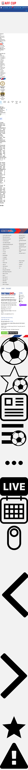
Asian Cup (5, 262)
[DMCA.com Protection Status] (10, 333)
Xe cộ (20, 266)
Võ (19, 268)
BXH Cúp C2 (5, 279)
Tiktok (21, 301)
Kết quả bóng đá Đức (22, 247)
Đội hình (8, 102)
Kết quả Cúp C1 (22, 235)
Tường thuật (4, 102)
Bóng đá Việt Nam (17, 7)
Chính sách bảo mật (5, 319)
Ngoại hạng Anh (6, 248)
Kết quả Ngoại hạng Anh (22, 238)
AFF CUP (10, 7)
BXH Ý (4, 275)
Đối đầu (20, 102)
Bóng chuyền (21, 260)
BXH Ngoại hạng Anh (7, 271)
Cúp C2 (4, 264)
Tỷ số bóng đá (6, 240)
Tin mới (3, 46)
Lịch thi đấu (5, 7)
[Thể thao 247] (7, 231)
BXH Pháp (5, 282)
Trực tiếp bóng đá (6, 242)
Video (2, 47)
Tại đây (11, 321)
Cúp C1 (4, 249)
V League (5, 257)
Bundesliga (5, 255)
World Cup (5, 258)
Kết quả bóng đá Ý (22, 241)
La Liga (4, 251)
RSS (21, 300)
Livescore (2, 36)
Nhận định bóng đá (7, 239)
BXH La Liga (5, 273)
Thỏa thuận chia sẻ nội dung (7, 317)
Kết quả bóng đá (6, 237)
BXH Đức (4, 280)
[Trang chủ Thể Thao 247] (1, 7)
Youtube (22, 295)
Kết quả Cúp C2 (22, 253)
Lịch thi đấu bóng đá (7, 235)
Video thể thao (6, 246)
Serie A (4, 253)
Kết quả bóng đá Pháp (22, 250)
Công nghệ (8, 288)
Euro (4, 260)
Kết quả (3, 39)
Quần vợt (21, 262)
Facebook (22, 296)
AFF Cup (4, 268)
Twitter (21, 298)
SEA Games (5, 266)
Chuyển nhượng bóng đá (8, 244)
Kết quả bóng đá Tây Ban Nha (22, 244)
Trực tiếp (2, 45)
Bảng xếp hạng (2, 41)
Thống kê (12, 102)
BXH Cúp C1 (5, 277)
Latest (3, 288)
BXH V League (6, 284)
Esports (20, 264)
